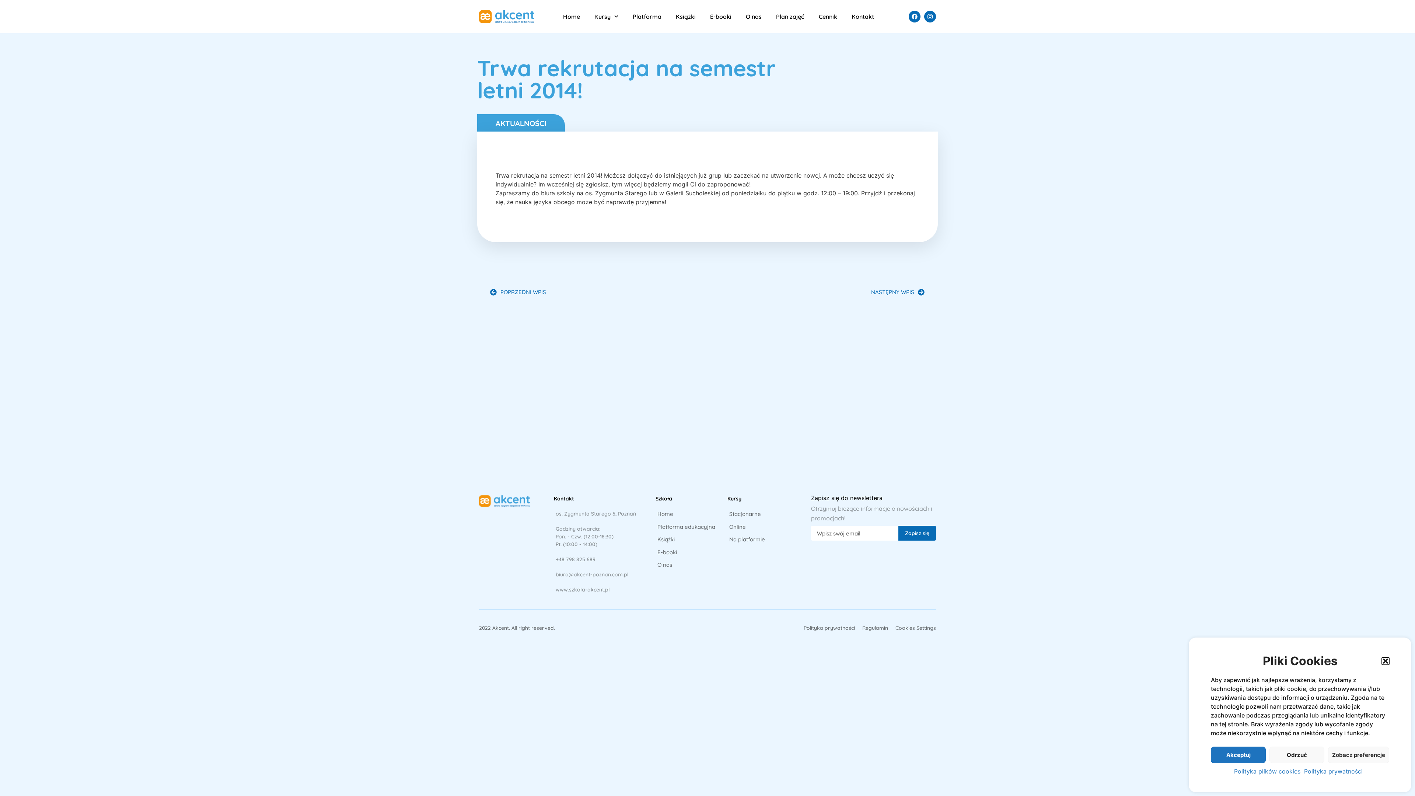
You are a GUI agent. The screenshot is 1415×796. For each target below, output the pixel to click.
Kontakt (863, 16)
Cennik (828, 16)
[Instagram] (930, 16)
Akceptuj (1238, 754)
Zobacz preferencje (1358, 754)
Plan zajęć (790, 16)
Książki (686, 16)
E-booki (720, 16)
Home (571, 16)
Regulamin (875, 628)
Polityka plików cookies (1267, 771)
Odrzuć (1297, 754)
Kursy (602, 16)
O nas (754, 16)
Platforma (647, 16)
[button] (1385, 661)
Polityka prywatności (1333, 771)
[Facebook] (914, 16)
